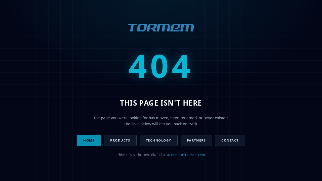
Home (89, 140)
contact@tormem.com (188, 154)
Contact (230, 140)
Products (120, 140)
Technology (158, 140)
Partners (196, 140)
